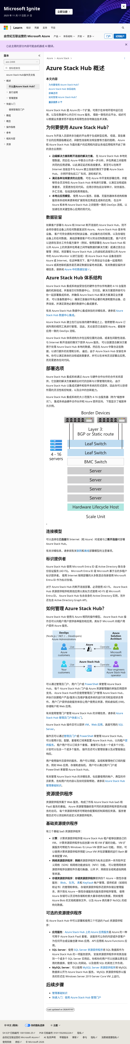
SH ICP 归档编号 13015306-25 (18, 1032)
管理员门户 (70, 736)
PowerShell (91, 684)
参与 (85, 1037)
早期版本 (63, 1037)
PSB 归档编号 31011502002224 (55, 1032)
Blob (63, 882)
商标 (17, 1041)
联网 (79, 550)
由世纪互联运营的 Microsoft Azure (20, 1037)
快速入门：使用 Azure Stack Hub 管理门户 (76, 997)
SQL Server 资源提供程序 (88, 950)
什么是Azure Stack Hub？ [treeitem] (22, 86)
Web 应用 (97, 724)
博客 (74, 1037)
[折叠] (39, 55)
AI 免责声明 (50, 1037)
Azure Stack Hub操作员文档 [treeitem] (20, 74)
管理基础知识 (59, 993)
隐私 (79, 1032)
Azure (50, 58)
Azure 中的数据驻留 (76, 269)
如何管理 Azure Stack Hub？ (63, 97)
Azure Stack (63, 58)
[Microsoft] (6, 28)
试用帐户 (120, 36)
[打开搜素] (123, 28)
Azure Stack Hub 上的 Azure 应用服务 (87, 932)
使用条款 (7, 1041)
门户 (108, 36)
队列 (71, 882)
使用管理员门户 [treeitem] (16, 109)
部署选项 (53, 93)
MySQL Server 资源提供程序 (99, 967)
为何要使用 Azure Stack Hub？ (64, 84)
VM (87, 724)
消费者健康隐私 (109, 1037)
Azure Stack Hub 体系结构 (62, 88)
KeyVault (88, 882)
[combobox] (22, 61)
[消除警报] (123, 6)
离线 (86, 550)
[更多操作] (124, 58)
